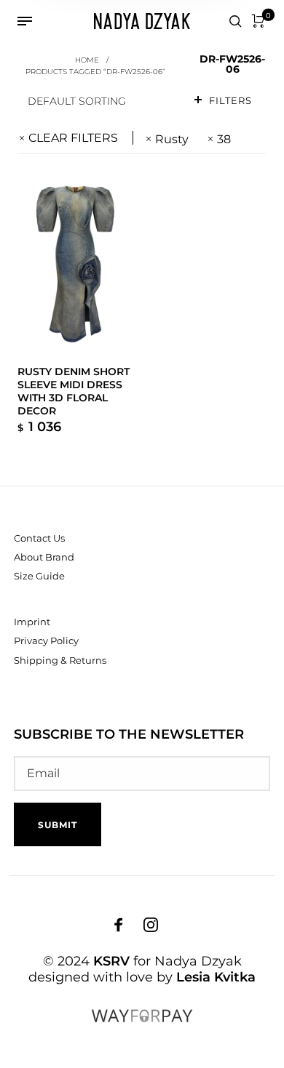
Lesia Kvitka (216, 977)
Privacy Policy (46, 640)
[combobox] (99, 101)
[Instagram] (150, 924)
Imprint (32, 621)
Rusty (172, 139)
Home (87, 59)
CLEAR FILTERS (73, 138)
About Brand (44, 557)
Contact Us (39, 538)
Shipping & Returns (60, 660)
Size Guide (39, 576)
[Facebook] (118, 924)
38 (224, 139)
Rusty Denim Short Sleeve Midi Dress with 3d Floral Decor (73, 391)
